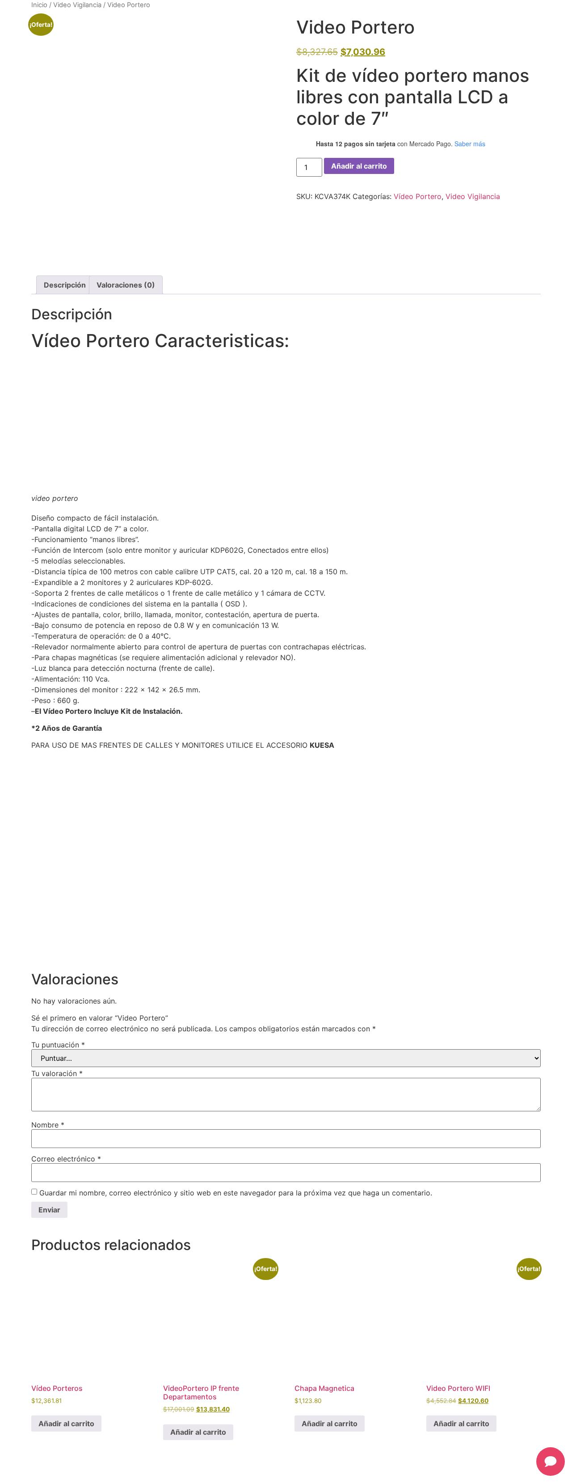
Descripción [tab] (65, 284)
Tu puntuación (58, 1044)
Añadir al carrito (359, 165)
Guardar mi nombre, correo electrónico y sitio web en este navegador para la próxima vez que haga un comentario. (235, 1192)
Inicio (39, 5)
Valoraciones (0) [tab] (126, 284)
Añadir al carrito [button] (66, 1423)
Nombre (47, 1124)
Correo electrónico (66, 1158)
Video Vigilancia (77, 5)
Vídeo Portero (418, 196)
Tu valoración (57, 1073)
